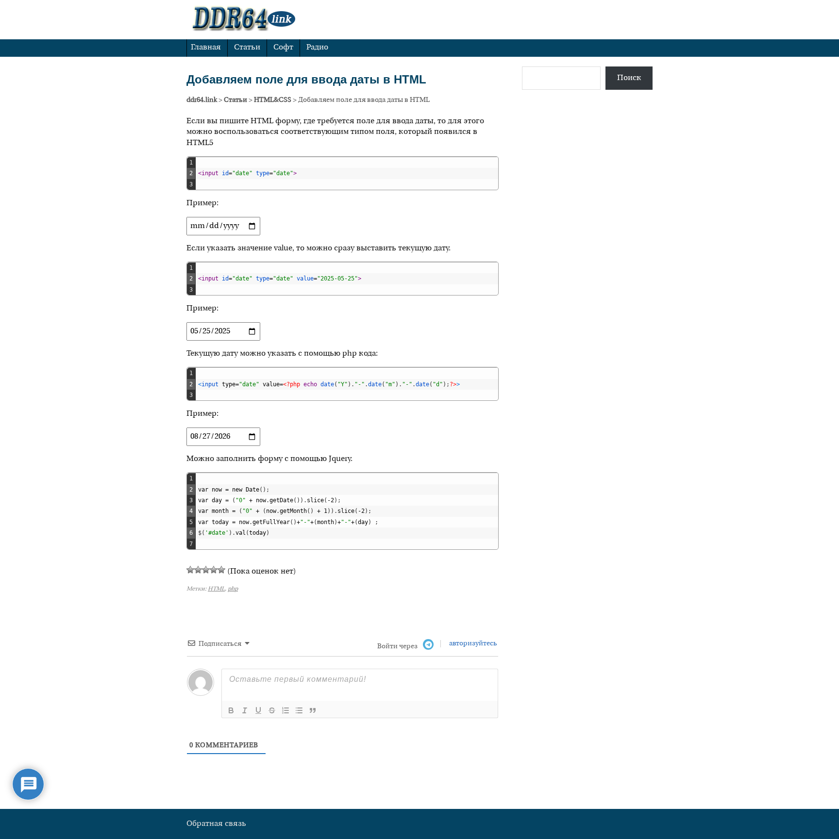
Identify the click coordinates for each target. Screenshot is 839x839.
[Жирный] (231, 710)
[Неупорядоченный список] (299, 710)
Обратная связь (216, 824)
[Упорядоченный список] (285, 710)
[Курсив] (245, 710)
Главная (206, 47)
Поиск (629, 78)
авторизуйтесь (472, 643)
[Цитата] (312, 710)
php (233, 589)
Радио (317, 47)
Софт (283, 47)
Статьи (247, 47)
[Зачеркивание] (272, 710)
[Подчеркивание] (258, 710)
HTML (216, 589)
